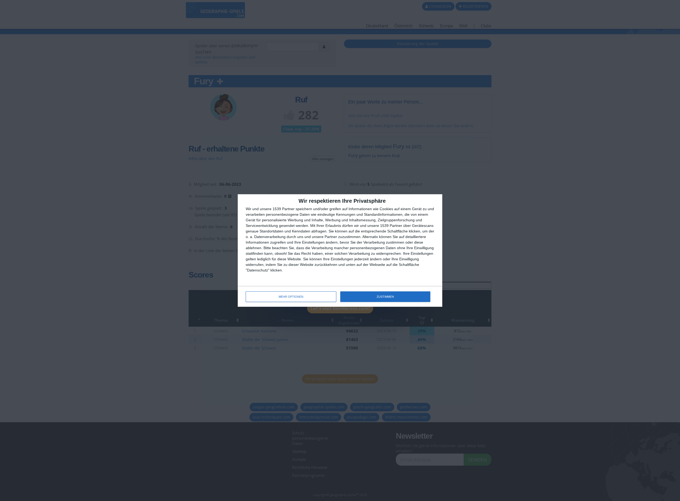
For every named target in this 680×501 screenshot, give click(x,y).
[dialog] (340, 250)
